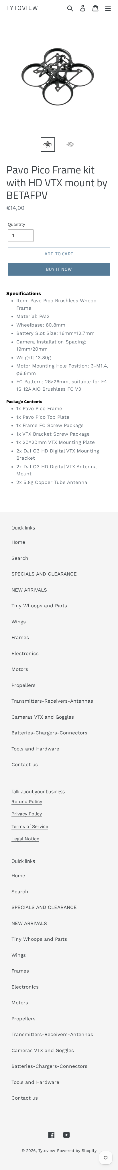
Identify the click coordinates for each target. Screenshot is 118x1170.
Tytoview (22, 7)
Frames (20, 637)
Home (18, 542)
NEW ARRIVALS (29, 590)
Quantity (16, 224)
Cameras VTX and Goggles (42, 717)
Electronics (25, 653)
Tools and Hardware (35, 749)
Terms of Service (29, 826)
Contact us (24, 764)
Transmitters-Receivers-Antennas (52, 701)
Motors (19, 669)
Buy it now (59, 269)
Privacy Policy (26, 814)
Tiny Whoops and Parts (39, 605)
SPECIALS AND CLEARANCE (44, 574)
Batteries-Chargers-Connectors (49, 733)
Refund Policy (26, 801)
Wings (18, 621)
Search (19, 558)
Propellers (23, 685)
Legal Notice (25, 838)
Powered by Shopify (77, 1150)
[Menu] (108, 8)
